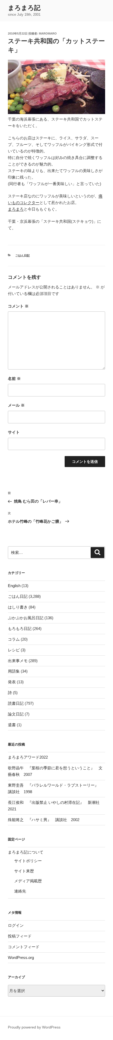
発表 (12, 682)
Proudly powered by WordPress (34, 1027)
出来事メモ (18, 660)
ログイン (16, 925)
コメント (18, 306)
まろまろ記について (25, 852)
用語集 (14, 671)
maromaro (48, 33)
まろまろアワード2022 (28, 757)
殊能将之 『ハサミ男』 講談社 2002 (43, 819)
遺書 (12, 725)
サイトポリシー (28, 861)
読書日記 (16, 703)
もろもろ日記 (20, 628)
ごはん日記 (22, 255)
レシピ (14, 650)
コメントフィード (23, 947)
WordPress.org (21, 957)
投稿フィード (20, 936)
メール (16, 405)
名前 (14, 378)
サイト (14, 432)
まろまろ (16, 209)
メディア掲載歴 (28, 881)
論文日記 (16, 714)
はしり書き (18, 607)
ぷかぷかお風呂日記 (25, 618)
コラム (14, 639)
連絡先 (20, 891)
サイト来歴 (24, 871)
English (14, 585)
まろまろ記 (24, 7)
